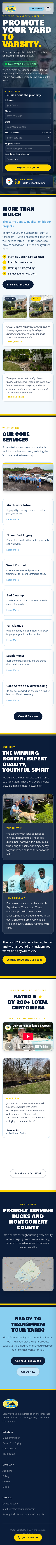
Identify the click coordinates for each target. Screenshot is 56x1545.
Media (5, 1486)
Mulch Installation (11, 1437)
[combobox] (28, 148)
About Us (7, 1470)
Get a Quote (36, 8)
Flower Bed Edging (11, 1443)
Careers (6, 1481)
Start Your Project (18, 284)
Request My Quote (28, 167)
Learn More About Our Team (24, 959)
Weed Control (9, 1448)
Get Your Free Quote (28, 1361)
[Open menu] (48, 9)
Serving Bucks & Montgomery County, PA (23, 1514)
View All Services (28, 716)
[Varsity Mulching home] (10, 8)
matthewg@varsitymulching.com (18, 1508)
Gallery (5, 1476)
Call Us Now (28, 1371)
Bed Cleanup (8, 1453)
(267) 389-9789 (10, 1503)
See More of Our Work (28, 1173)
